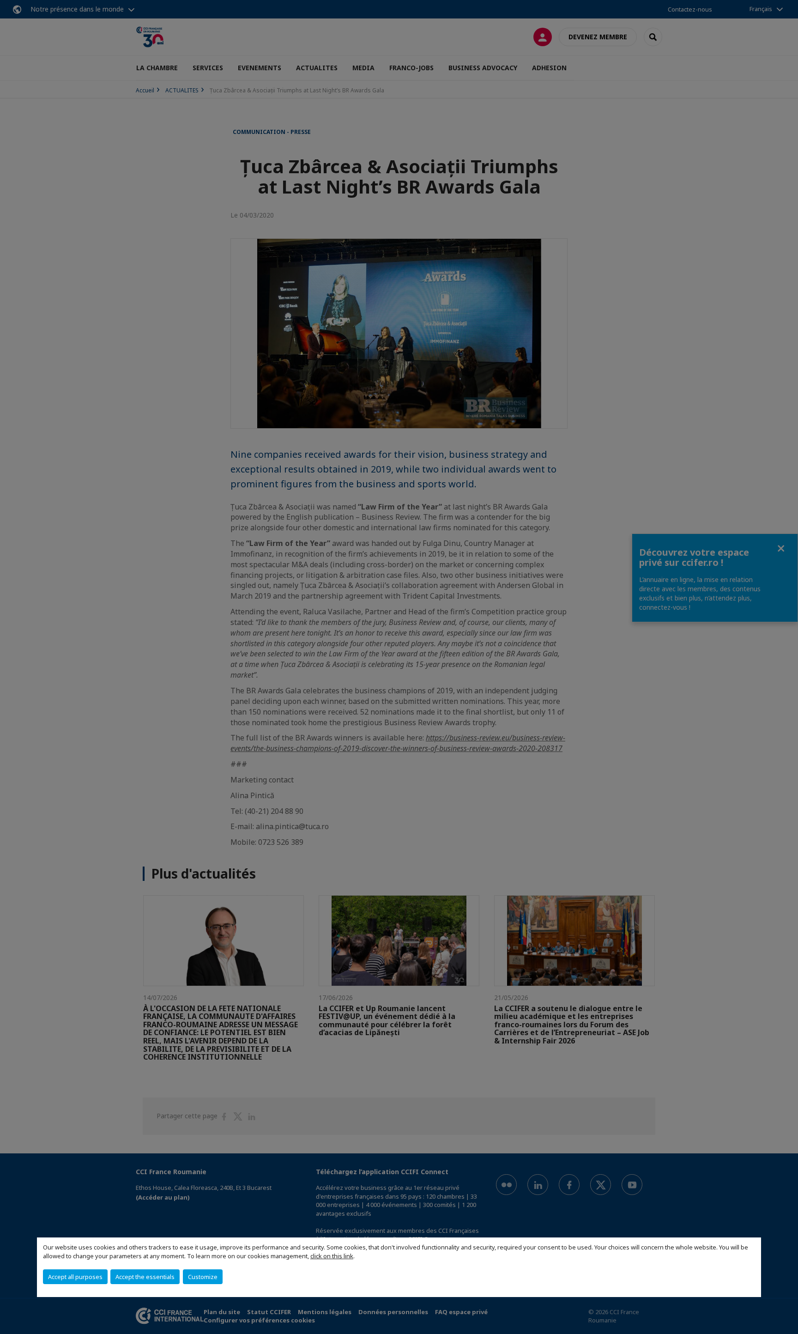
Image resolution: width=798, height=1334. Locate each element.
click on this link (331, 1256)
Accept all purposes (75, 1277)
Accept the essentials (145, 1277)
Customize (203, 1277)
